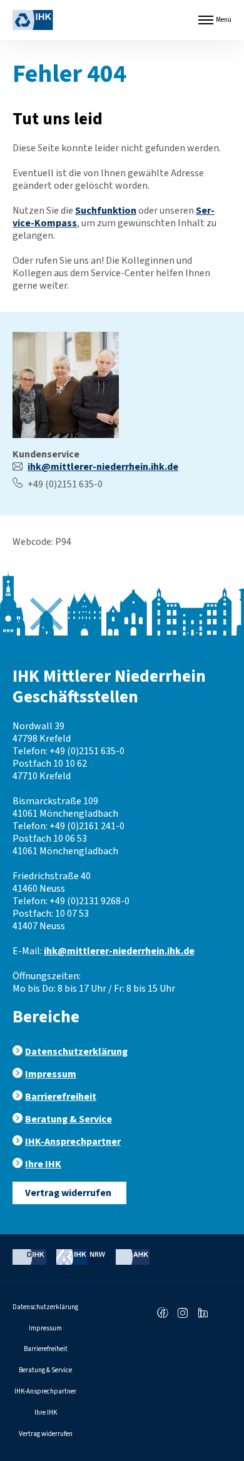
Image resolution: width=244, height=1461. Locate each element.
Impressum (50, 1074)
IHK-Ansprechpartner (73, 1142)
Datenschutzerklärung (76, 1052)
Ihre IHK (43, 1164)
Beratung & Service (68, 1119)
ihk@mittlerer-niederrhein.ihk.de (103, 467)
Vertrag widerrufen (68, 1193)
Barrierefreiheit (60, 1097)
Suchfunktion (105, 210)
